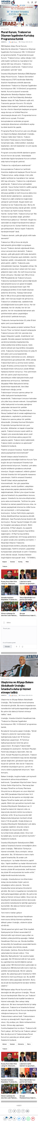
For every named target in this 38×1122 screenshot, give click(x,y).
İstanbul (12, 562)
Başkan (4, 562)
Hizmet (4, 1044)
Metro (29, 1044)
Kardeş (20, 562)
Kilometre (21, 1044)
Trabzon (4, 566)
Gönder (7, 646)
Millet (27, 562)
